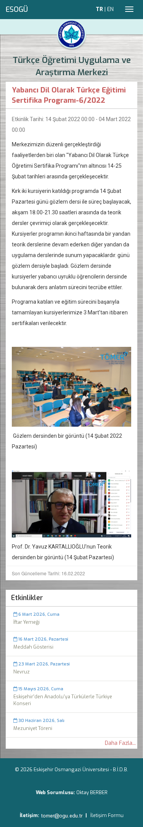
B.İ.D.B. (120, 769)
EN (110, 9)
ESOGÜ (17, 9)
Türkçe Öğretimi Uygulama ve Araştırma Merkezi (72, 66)
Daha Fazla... (120, 743)
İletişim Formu (107, 815)
